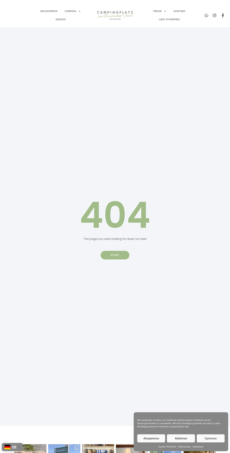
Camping (70, 11)
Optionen (211, 438)
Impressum (198, 446)
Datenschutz (184, 446)
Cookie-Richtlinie (167, 446)
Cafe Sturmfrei (169, 19)
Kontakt (179, 11)
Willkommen (49, 11)
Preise (157, 11)
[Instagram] (214, 15)
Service (61, 19)
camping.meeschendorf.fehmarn (31, 448)
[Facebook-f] (223, 15)
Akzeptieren (151, 438)
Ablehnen (181, 438)
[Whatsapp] (206, 15)
